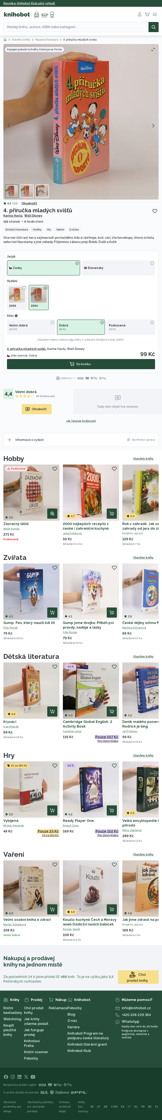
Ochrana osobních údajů (65, 1107)
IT (129, 1106)
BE (150, 1106)
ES (122, 1106)
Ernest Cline (71, 825)
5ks (71, 339)
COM (114, 1106)
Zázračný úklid (15, 524)
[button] (81, 122)
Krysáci (9, 722)
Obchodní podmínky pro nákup (12, 1107)
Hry (9, 755)
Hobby (13, 458)
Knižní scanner (36, 1052)
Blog (71, 1014)
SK (92, 1106)
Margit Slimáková (14, 924)
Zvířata (15, 557)
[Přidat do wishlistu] (155, 211)
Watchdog (12, 1019)
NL (136, 1106)
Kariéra (74, 1027)
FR (143, 1106)
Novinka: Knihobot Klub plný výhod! (29, 3)
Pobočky (31, 1058)
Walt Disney (33, 215)
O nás (72, 1021)
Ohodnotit (29, 203)
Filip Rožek (10, 627)
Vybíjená (10, 821)
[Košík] (147, 14)
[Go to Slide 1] (12, 191)
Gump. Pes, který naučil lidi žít (29, 623)
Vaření (13, 854)
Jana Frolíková (72, 533)
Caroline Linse (72, 731)
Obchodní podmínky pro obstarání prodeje (40, 1107)
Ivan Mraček (11, 726)
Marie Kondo (11, 528)
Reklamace (58, 1008)
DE (106, 1106)
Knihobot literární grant (87, 1044)
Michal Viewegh (13, 825)
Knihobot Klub (79, 1051)
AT (99, 1106)
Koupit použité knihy (9, 1030)
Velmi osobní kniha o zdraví (27, 920)
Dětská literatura (31, 656)
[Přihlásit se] (139, 14)
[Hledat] (153, 27)
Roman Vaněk (71, 929)
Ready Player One (78, 821)
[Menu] (155, 14)
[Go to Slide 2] (27, 191)
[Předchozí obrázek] (9, 125)
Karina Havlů (13, 215)
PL (157, 1106)
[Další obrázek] (153, 125)
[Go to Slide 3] (42, 191)
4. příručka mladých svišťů (98, 339)
